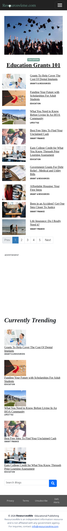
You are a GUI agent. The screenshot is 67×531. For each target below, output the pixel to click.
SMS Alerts (56, 501)
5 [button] (40, 240)
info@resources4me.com (45, 526)
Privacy (10, 500)
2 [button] (21, 240)
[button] (48, 240)
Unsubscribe (41, 500)
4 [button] (33, 240)
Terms (26, 500)
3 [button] (27, 240)
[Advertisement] (33, 285)
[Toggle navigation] (60, 5)
